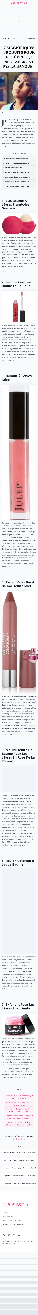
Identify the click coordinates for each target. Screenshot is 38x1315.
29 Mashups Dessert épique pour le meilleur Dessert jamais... (19, 1110)
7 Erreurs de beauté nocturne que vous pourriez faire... (19, 1097)
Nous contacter (8, 1216)
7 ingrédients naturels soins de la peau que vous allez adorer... (19, 1117)
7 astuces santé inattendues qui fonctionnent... (19, 1103)
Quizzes (5, 1212)
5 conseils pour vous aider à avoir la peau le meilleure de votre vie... (19, 1123)
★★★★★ (31, 39)
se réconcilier (9, 39)
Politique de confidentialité (12, 1220)
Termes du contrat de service (13, 1224)
